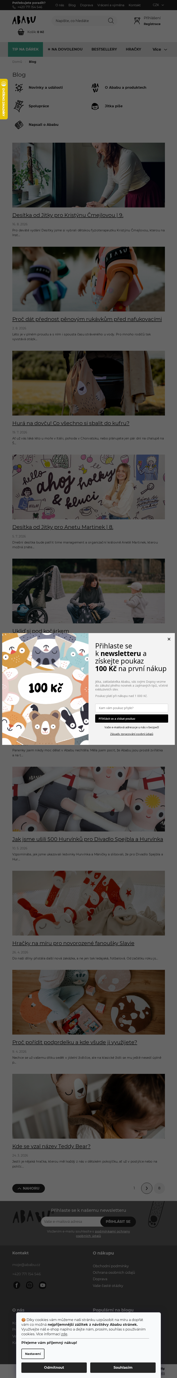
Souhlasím (123, 1367)
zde (64, 1334)
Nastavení (33, 1354)
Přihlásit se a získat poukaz (117, 719)
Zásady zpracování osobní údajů (131, 734)
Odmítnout (54, 1367)
